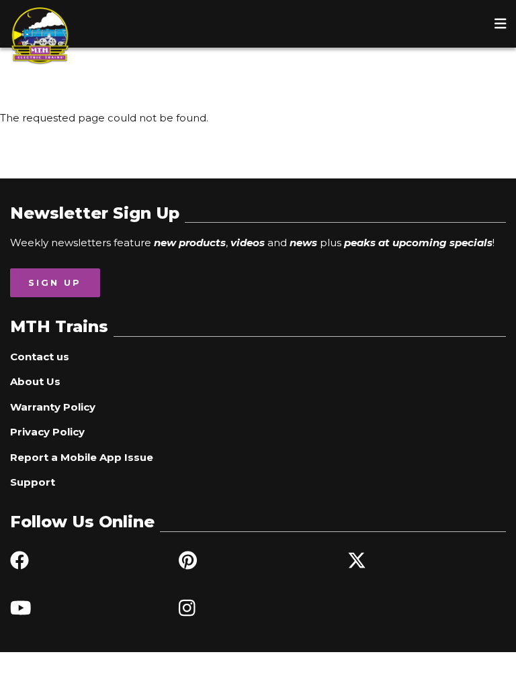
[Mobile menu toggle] (500, 23)
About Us (35, 381)
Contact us (39, 356)
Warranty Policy (52, 407)
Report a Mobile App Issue (81, 457)
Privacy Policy (47, 431)
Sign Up (54, 282)
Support (32, 482)
